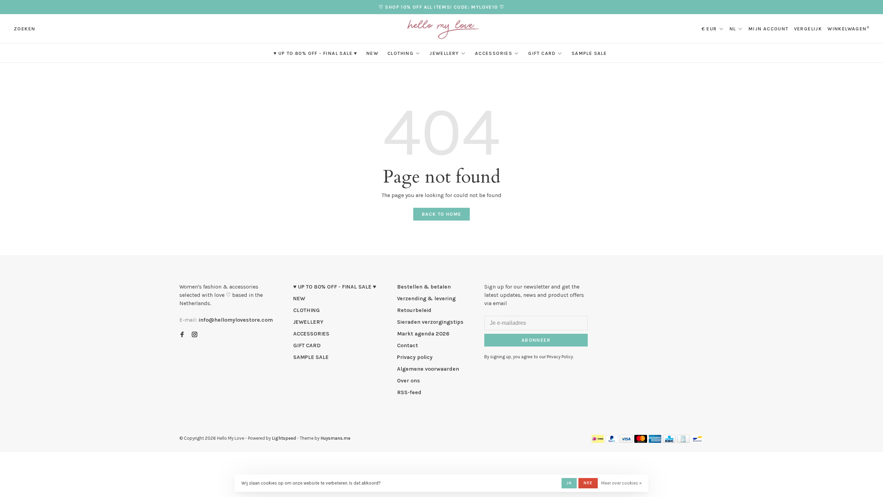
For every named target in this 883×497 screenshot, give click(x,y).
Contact (407, 345)
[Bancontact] (697, 441)
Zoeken (24, 29)
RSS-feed (409, 392)
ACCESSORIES (493, 53)
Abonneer (536, 340)
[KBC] (669, 441)
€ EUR (710, 29)
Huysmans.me (335, 438)
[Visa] (626, 441)
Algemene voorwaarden (428, 369)
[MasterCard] (640, 441)
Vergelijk (808, 29)
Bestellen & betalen (424, 286)
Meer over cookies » (621, 483)
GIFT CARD (542, 53)
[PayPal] (612, 441)
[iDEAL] (598, 441)
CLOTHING (400, 53)
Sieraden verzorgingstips (430, 322)
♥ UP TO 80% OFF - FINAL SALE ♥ (315, 53)
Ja (569, 482)
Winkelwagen (848, 29)
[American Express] (655, 441)
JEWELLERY (444, 53)
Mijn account (768, 29)
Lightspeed (284, 438)
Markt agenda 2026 (423, 333)
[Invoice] (683, 441)
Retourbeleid (414, 310)
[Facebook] (182, 335)
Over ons (408, 380)
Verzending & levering (426, 298)
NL (733, 29)
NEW (372, 53)
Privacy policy (415, 357)
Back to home (442, 214)
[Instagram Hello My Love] (194, 335)
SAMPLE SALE (589, 53)
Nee (588, 482)
